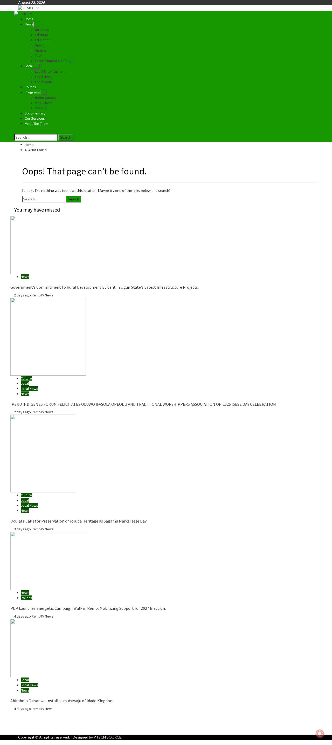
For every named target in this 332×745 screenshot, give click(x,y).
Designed (80, 737)
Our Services (35, 118)
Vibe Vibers (43, 102)
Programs (32, 92)
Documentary (35, 113)
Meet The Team (36, 123)
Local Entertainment (50, 71)
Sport (39, 45)
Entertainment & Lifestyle (54, 60)
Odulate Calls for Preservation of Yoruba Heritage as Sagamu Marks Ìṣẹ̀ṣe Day (78, 521)
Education (42, 40)
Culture (40, 50)
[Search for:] (35, 137)
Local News (43, 76)
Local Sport (44, 81)
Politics (30, 87)
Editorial (41, 34)
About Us (36, 714)
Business (42, 29)
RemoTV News (42, 295)
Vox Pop (41, 108)
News (29, 24)
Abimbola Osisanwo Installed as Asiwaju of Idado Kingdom (62, 700)
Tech (38, 55)
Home (29, 19)
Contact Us (38, 724)
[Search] (15, 131)
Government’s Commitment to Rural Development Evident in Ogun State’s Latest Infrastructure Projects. (104, 287)
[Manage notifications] (320, 733)
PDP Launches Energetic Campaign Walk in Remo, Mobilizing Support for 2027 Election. (88, 608)
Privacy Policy (40, 719)
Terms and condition (45, 729)
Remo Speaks (46, 97)
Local (29, 66)
